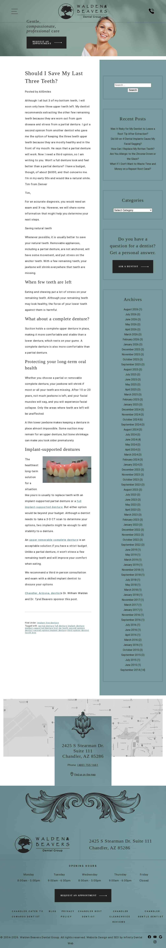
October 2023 (131, 479)
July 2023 (130, 494)
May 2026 (131, 324)
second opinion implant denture (49, 630)
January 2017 (131, 609)
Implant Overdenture (48, 623)
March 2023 (131, 514)
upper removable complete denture (53, 539)
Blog (53, 911)
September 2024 (131, 424)
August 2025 (131, 369)
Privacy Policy (67, 914)
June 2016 (131, 629)
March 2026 (131, 334)
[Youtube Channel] (155, 936)
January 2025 (131, 404)
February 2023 (131, 519)
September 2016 (131, 619)
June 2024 (131, 439)
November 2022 (131, 534)
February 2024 (131, 459)
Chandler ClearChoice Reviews (119, 916)
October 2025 (131, 359)
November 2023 (131, 474)
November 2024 (131, 414)
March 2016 (131, 639)
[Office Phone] (151, 15)
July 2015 (130, 659)
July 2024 (130, 434)
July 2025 (130, 374)
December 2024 (131, 409)
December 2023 (131, 469)
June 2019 (131, 549)
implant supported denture (39, 628)
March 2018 (131, 589)
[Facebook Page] (150, 936)
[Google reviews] (161, 936)
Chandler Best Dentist (90, 914)
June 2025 (131, 379)
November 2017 (131, 599)
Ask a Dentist (128, 266)
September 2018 (131, 574)
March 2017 (131, 604)
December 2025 (131, 349)
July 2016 (130, 624)
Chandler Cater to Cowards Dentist (27, 914)
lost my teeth (61, 628)
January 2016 (131, 644)
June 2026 (131, 319)
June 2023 (131, 499)
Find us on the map (85, 774)
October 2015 (131, 649)
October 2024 (131, 419)
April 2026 (131, 329)
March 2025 (131, 394)
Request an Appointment (42, 42)
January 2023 (131, 524)
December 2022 (131, 529)
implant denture (76, 626)
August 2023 (131, 489)
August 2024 (131, 429)
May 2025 (131, 384)
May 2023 (131, 504)
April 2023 (131, 509)
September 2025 (131, 364)
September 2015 (131, 654)
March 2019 (131, 559)
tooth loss (30, 633)
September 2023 (131, 484)
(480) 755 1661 (87, 765)
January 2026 (131, 344)
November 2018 (131, 569)
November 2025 (131, 354)
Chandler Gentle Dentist (151, 914)
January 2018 (131, 594)
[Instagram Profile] (155, 941)
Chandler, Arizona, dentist (43, 593)
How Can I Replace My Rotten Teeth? (132, 148)
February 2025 (131, 399)
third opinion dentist (78, 630)
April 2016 (131, 634)
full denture (61, 626)
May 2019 (131, 554)
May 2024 (131, 444)
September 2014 (130, 669)
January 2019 (131, 564)
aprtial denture (46, 626)
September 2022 (131, 544)
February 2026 (131, 339)
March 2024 (131, 454)
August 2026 (131, 309)
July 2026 (130, 314)
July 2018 (130, 579)
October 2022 (131, 539)
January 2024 (131, 464)
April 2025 (131, 389)
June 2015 (131, 664)
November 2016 (131, 614)
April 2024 (131, 449)
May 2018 (131, 584)
